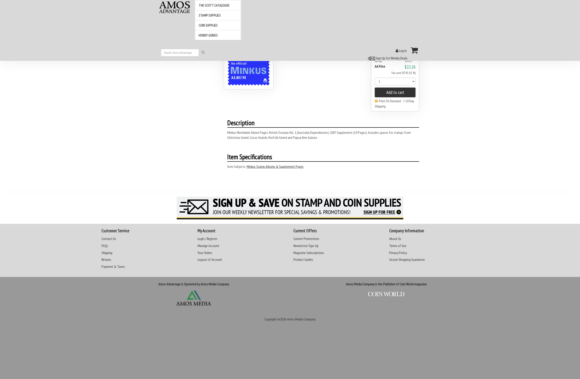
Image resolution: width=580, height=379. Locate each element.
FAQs (105, 245)
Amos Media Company (301, 319)
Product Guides (303, 259)
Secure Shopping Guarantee (407, 259)
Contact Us (109, 238)
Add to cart (395, 92)
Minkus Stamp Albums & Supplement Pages (275, 166)
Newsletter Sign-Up (306, 245)
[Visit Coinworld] (386, 294)
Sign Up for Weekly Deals (391, 58)
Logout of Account (210, 259)
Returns (106, 259)
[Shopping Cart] (414, 50)
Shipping (107, 252)
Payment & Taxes (113, 266)
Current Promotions (306, 238)
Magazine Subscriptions (308, 252)
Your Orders (205, 252)
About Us (395, 238)
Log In (403, 50)
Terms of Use (397, 245)
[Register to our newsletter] (290, 208)
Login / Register (207, 238)
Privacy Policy (398, 252)
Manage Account (208, 245)
